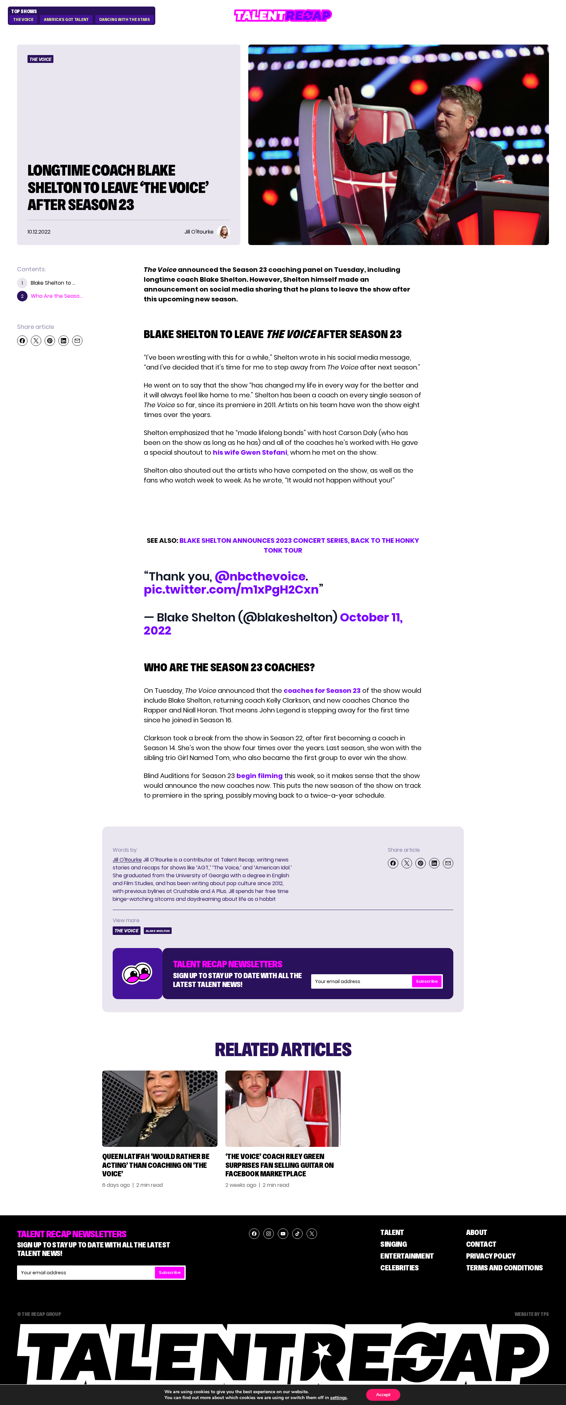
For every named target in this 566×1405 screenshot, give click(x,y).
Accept (383, 1395)
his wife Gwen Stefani (250, 452)
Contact (481, 1244)
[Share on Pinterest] (50, 340)
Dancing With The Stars (124, 19)
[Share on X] (36, 340)
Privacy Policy (491, 1255)
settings (338, 1398)
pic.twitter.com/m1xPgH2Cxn (231, 589)
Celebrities (399, 1267)
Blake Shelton (158, 931)
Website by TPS (532, 1314)
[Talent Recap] (283, 15)
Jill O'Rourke (127, 860)
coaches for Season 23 (322, 690)
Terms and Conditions (504, 1267)
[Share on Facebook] (22, 340)
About (476, 1232)
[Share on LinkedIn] (63, 340)
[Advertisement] (283, 510)
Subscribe (427, 981)
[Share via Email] (77, 340)
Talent (392, 1232)
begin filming (259, 775)
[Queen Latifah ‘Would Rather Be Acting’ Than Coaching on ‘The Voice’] (159, 1109)
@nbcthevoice (260, 576)
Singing (393, 1244)
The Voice (23, 19)
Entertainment (407, 1255)
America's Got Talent (66, 19)
